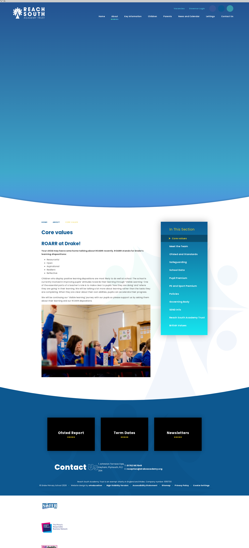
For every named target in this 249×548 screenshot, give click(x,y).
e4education (95, 485)
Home (44, 222)
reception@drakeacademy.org (144, 468)
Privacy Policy (182, 485)
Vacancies (179, 8)
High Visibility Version (117, 485)
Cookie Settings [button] (201, 485)
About (56, 222)
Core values (71, 222)
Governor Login (197, 8)
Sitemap (166, 485)
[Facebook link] (212, 8)
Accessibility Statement (145, 485)
